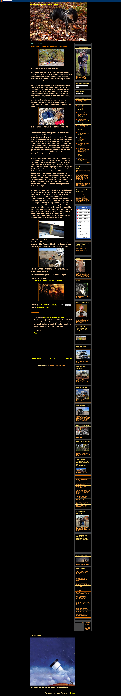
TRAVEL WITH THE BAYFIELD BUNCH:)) (48, 4)
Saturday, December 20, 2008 (53, 317)
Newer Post (36, 358)
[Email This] (65, 305)
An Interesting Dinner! (82, 159)
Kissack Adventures (82, 132)
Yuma (47, 307)
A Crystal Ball (81, 139)
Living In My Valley (82, 100)
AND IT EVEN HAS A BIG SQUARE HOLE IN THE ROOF (82, 579)
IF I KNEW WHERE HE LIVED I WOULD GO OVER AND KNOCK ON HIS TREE (82, 608)
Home (52, 358)
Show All (88, 162)
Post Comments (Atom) (56, 365)
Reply (36, 333)
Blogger (72, 693)
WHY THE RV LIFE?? (81, 248)
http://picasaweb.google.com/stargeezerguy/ (47, 280)
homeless (40, 307)
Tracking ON (87, 238)
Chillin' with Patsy (82, 119)
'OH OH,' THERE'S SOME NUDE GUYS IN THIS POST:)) (82, 572)
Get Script (79, 238)
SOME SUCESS (81, 144)
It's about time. (81, 105)
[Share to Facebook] (68, 305)
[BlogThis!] (66, 305)
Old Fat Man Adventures (83, 143)
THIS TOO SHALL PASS (82, 586)
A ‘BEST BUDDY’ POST (82, 576)
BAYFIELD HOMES (80, 499)
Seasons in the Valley (83, 125)
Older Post (67, 358)
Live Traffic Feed (83, 207)
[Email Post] (62, 305)
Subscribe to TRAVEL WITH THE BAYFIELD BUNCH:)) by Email (87, 626)
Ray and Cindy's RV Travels (82, 113)
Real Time (83, 238)
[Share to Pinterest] (70, 305)
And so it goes (81, 101)
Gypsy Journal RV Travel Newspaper (82, 138)
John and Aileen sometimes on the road (83, 149)
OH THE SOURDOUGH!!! (83, 133)
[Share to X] (67, 305)
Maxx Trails (80, 158)
